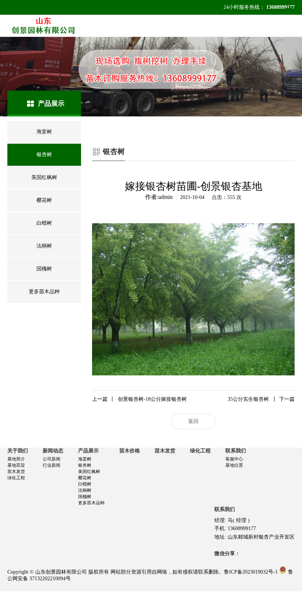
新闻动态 (53, 450)
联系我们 (235, 450)
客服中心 (234, 459)
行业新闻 (51, 465)
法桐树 (84, 490)
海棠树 (84, 459)
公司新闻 (51, 459)
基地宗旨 (16, 465)
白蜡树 (84, 484)
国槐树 (84, 496)
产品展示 (88, 450)
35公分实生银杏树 (261, 399)
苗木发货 (16, 471)
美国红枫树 (89, 471)
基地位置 (234, 465)
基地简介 (16, 459)
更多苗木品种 (91, 502)
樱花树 (84, 477)
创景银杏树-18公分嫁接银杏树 (139, 399)
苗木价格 (129, 450)
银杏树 (84, 465)
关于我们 (17, 450)
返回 (193, 421)
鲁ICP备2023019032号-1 (251, 572)
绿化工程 (16, 477)
